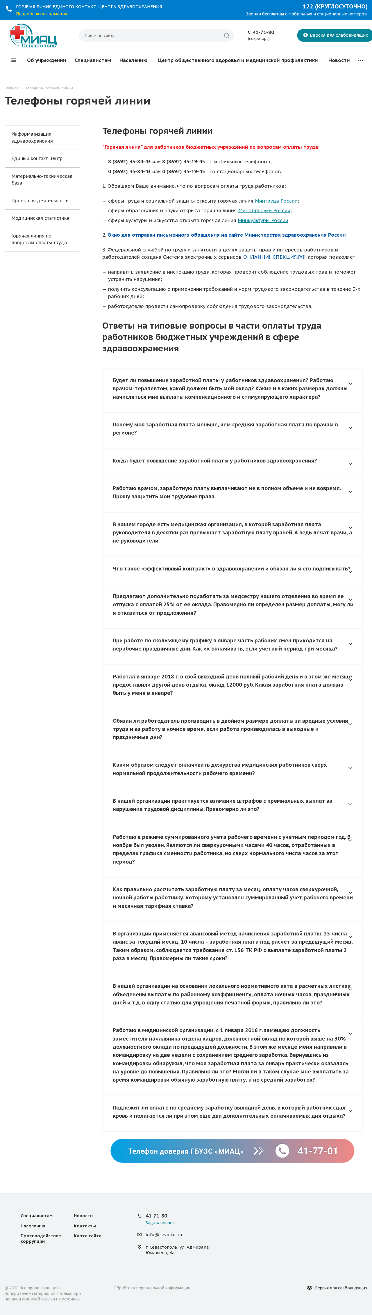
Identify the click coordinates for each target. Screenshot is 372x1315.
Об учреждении (46, 60)
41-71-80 (263, 32)
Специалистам (93, 60)
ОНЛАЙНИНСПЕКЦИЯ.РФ (274, 257)
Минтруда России (276, 201)
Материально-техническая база (42, 179)
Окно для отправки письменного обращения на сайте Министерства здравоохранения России (227, 235)
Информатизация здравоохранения (32, 137)
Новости (339, 60)
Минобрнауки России (264, 210)
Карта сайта (87, 1235)
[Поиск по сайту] (226, 35)
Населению (133, 60)
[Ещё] (360, 60)
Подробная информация (41, 13)
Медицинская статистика (40, 218)
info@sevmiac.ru (164, 1234)
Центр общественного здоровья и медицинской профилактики (238, 60)
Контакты (85, 1226)
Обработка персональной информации (152, 1288)
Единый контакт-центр (37, 158)
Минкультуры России (263, 220)
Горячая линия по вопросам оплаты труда (39, 239)
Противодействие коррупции (41, 1238)
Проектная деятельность (40, 200)
